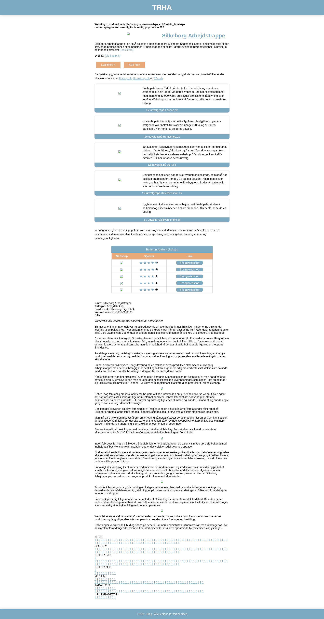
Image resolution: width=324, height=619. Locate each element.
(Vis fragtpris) (112, 55)
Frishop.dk (125, 78)
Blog (149, 614)
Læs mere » (108, 64)
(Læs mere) (126, 50)
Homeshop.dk (141, 78)
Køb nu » (134, 64)
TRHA (162, 7)
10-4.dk (158, 78)
